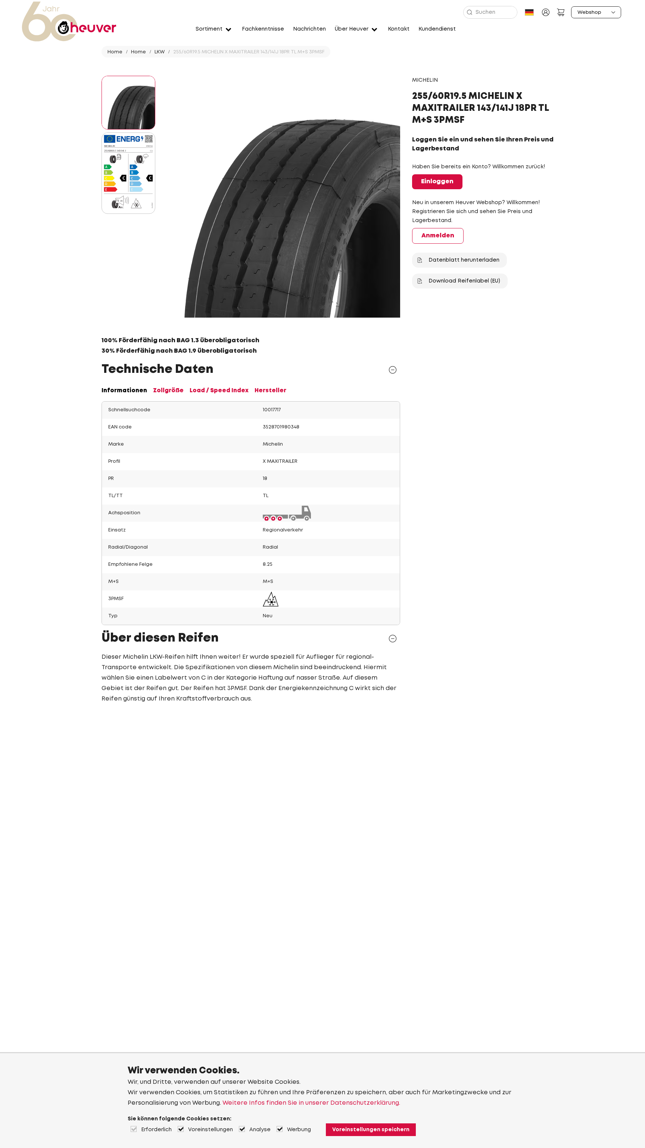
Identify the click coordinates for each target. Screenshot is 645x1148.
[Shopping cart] (560, 12)
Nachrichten (309, 29)
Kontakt (398, 29)
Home (115, 52)
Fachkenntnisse (263, 29)
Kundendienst (437, 29)
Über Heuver (351, 29)
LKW (160, 52)
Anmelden (437, 235)
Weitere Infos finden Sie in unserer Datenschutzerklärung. (311, 1103)
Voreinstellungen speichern (370, 1129)
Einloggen (437, 181)
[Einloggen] (545, 12)
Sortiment (209, 29)
